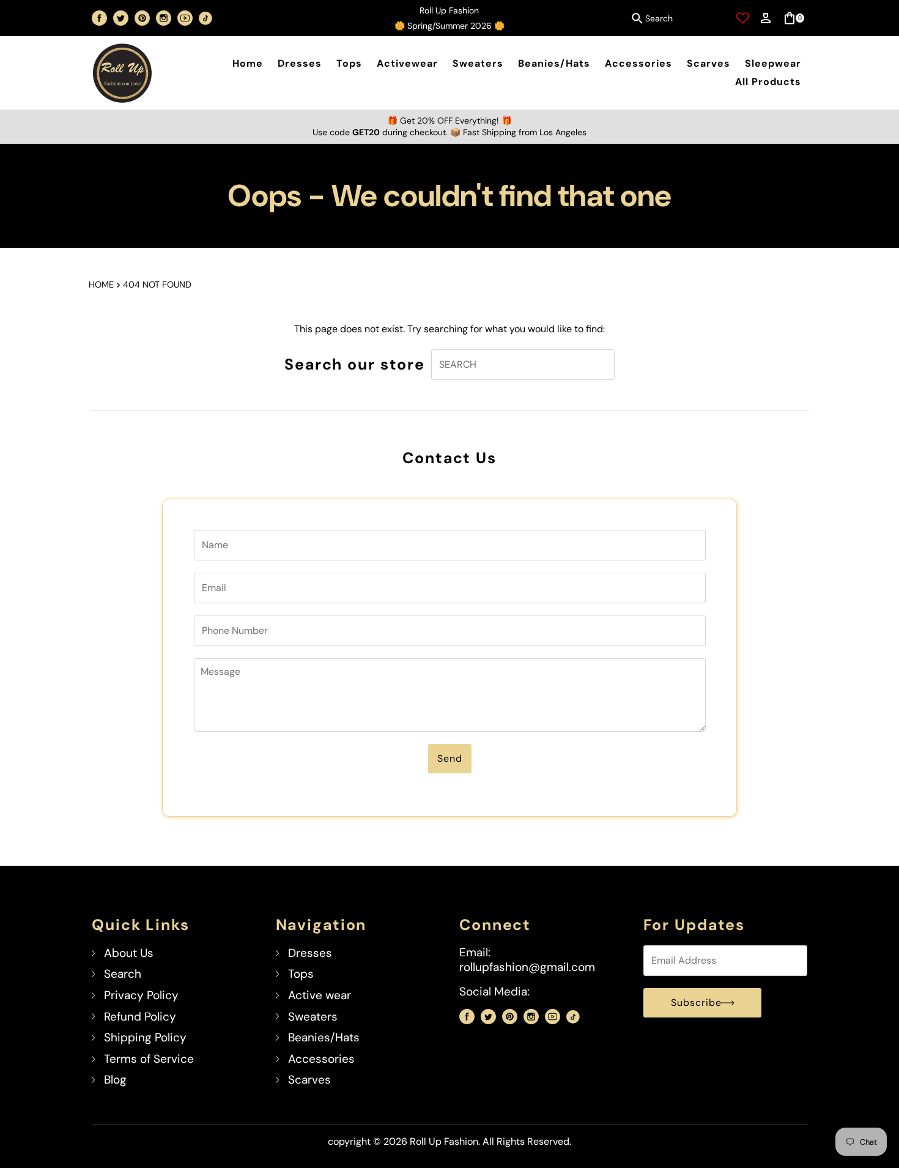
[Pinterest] (142, 18)
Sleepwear (773, 63)
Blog (115, 1079)
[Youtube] (185, 18)
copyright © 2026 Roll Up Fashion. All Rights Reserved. (449, 1141)
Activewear (407, 63)
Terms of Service (149, 1058)
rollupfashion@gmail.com (527, 967)
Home (247, 63)
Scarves (708, 63)
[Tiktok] (205, 18)
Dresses (300, 63)
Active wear (319, 995)
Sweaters (478, 63)
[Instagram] (163, 18)
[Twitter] (120, 18)
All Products (768, 81)
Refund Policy (140, 1016)
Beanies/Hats (554, 63)
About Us (129, 953)
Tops (349, 63)
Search (122, 973)
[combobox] (675, 18)
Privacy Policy (141, 995)
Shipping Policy (145, 1037)
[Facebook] (99, 18)
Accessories (638, 63)
